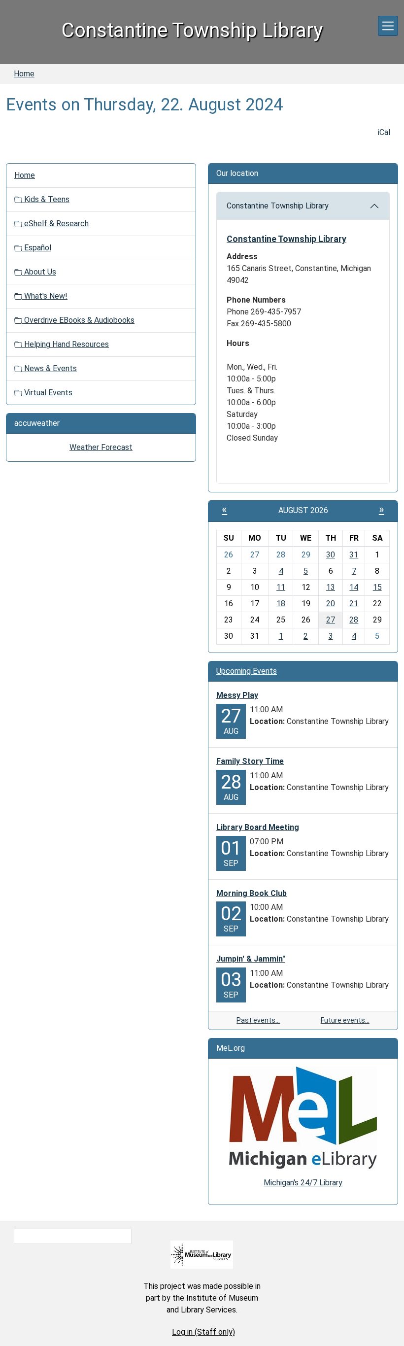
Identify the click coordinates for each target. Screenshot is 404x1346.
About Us (39, 271)
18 (280, 603)
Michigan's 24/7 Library (303, 1182)
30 (330, 554)
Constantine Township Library (278, 205)
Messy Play (237, 695)
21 (353, 603)
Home (24, 73)
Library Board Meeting (257, 827)
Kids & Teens (45, 199)
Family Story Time (250, 761)
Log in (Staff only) (203, 1332)
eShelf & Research (55, 223)
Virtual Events (47, 392)
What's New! (44, 296)
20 (330, 603)
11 (280, 587)
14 (353, 587)
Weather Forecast (101, 447)
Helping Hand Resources (65, 344)
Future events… (345, 1020)
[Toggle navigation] (388, 26)
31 (353, 554)
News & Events (49, 368)
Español (36, 247)
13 (330, 587)
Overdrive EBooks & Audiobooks (78, 320)
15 (377, 587)
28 (353, 619)
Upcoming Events (246, 671)
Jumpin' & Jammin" (250, 959)
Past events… (258, 1020)
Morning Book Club (251, 893)
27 (330, 619)
